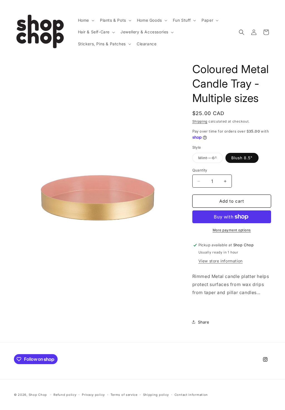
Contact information (191, 395)
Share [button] (203, 322)
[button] (86, 20)
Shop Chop (38, 395)
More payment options (232, 230)
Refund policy (64, 395)
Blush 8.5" (242, 157)
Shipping (200, 121)
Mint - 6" (210, 159)
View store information (220, 261)
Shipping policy (156, 395)
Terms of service (123, 395)
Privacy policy (93, 395)
